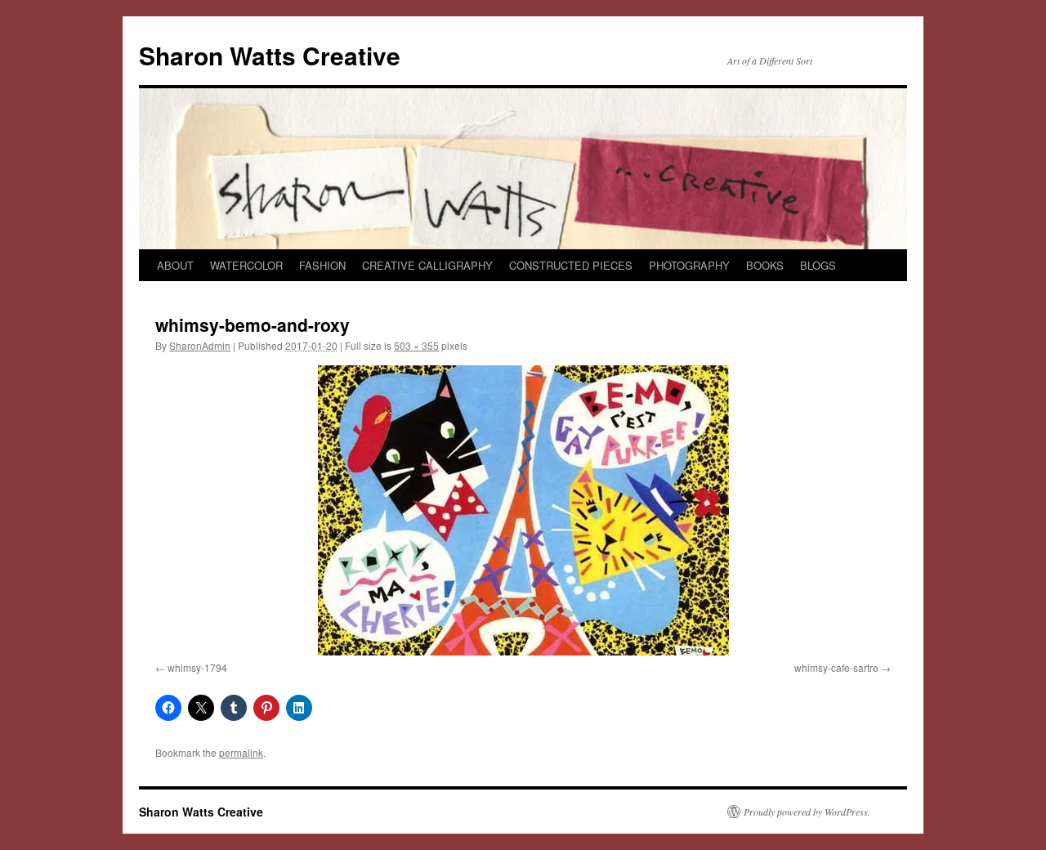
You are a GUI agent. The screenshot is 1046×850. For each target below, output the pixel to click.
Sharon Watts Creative (269, 55)
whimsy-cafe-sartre (836, 667)
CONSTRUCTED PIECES (571, 265)
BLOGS (818, 265)
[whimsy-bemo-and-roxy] (523, 510)
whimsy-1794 (197, 667)
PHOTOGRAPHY (689, 265)
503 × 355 (416, 345)
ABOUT (175, 265)
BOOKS (765, 265)
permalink (241, 752)
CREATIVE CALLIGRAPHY (427, 265)
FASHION (322, 265)
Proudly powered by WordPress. (807, 811)
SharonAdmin (199, 345)
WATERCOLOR (246, 265)
